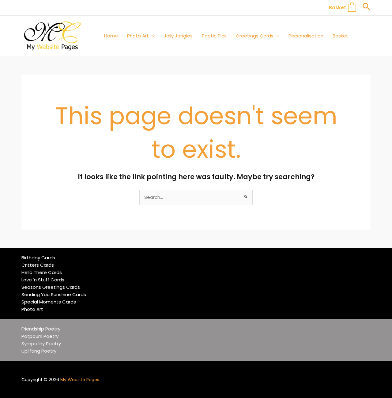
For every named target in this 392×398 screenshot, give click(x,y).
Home (111, 36)
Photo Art (138, 36)
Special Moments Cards (48, 302)
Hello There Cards (41, 272)
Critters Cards (37, 265)
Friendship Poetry (40, 329)
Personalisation (305, 36)
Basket (340, 36)
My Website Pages (79, 380)
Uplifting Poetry (38, 351)
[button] (366, 7)
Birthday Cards (38, 257)
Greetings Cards (254, 36)
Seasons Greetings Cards (50, 287)
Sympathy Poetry (41, 343)
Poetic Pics (214, 36)
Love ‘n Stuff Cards (42, 279)
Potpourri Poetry (39, 336)
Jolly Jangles (178, 36)
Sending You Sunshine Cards (53, 294)
